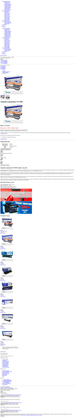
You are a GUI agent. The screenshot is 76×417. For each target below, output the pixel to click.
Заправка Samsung (8, 31)
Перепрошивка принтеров (7, 371)
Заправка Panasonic (8, 36)
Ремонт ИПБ (7, 50)
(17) (2, 68)
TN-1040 (1, 326)
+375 (5, 382)
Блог (3, 52)
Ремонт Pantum (7, 45)
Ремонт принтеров (5, 37)
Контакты (4, 53)
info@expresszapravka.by (6, 383)
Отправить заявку (3, 138)
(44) (2, 66)
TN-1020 (1, 310)
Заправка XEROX (5, 362)
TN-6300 (1, 294)
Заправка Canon (7, 29)
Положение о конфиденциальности (6, 387)
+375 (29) (3, 61)
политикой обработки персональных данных (13, 394)
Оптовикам (4, 51)
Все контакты (4, 384)
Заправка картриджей (6, 28)
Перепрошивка (7, 38)
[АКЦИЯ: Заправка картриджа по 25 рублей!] (16, 200)
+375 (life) (6, 381)
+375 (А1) (6, 379)
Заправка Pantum (7, 34)
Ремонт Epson (7, 44)
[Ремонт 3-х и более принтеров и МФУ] (16, 213)
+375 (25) (3, 62)
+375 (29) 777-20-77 (3, 133)
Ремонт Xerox (7, 46)
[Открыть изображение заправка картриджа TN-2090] (2, 99)
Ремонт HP (6, 39)
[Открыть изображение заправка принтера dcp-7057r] (7, 99)
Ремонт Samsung (7, 40)
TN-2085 (1, 262)
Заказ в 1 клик (2, 232)
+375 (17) (3, 63)
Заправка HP (7, 30)
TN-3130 (1, 278)
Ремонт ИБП (4, 374)
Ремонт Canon (7, 41)
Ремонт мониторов (8, 49)
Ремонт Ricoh (7, 42)
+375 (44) (3, 60)
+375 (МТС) (7, 380)
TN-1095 (1, 342)
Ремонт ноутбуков (8, 48)
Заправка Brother (5, 363)
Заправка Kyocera (8, 33)
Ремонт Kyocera (7, 43)
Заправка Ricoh (7, 35)
